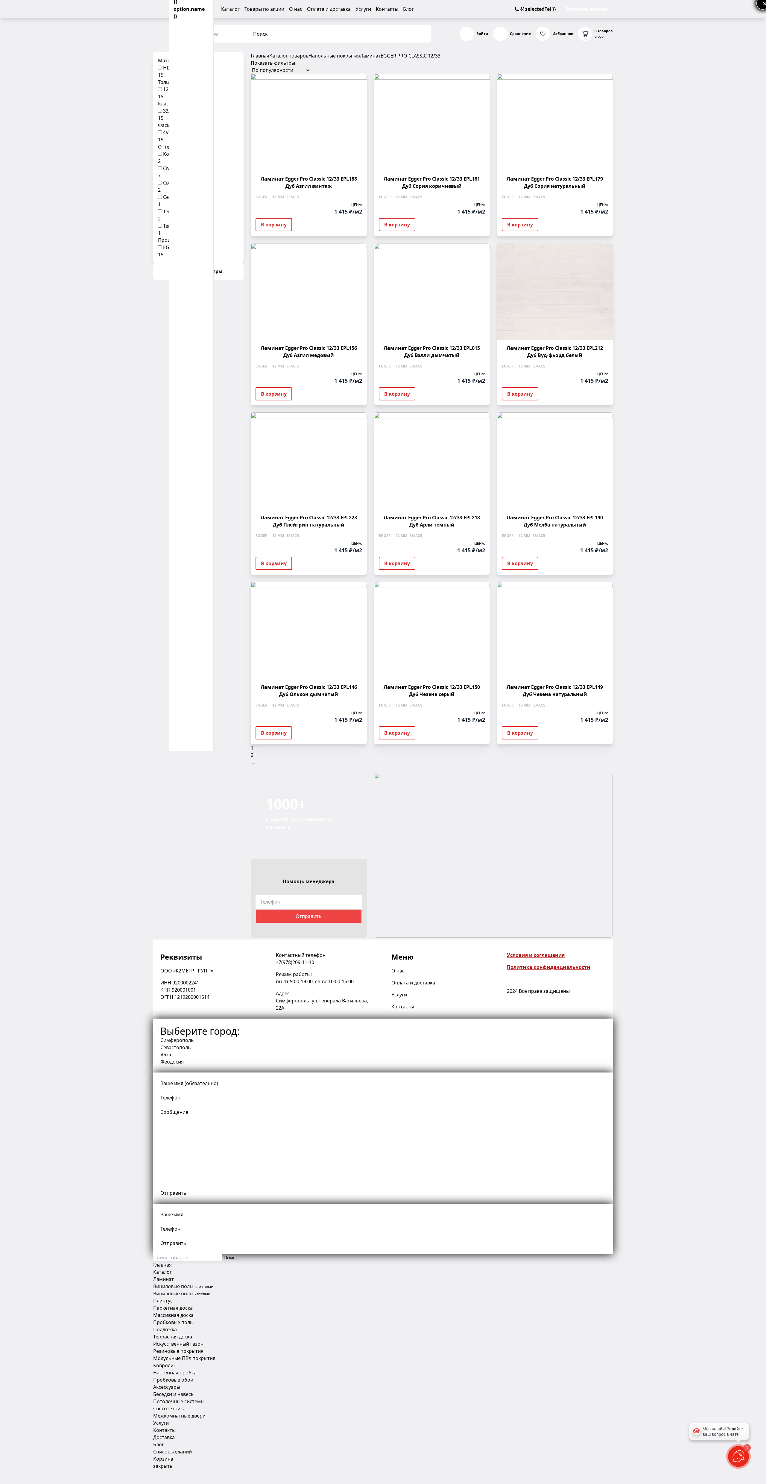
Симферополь (177, 1040)
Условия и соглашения (536, 955)
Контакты (387, 9)
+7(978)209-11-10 (295, 962)
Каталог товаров (288, 55)
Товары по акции (264, 9)
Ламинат (370, 55)
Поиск (260, 34)
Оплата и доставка (329, 9)
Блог (408, 9)
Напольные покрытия (334, 55)
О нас (295, 9)
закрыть (163, 1466)
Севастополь (175, 1047)
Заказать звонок (587, 9)
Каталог (230, 9)
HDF (168, 67)
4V (166, 132)
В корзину (274, 224)
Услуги (363, 9)
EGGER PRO (394, 55)
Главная (260, 55)
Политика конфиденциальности (548, 967)
